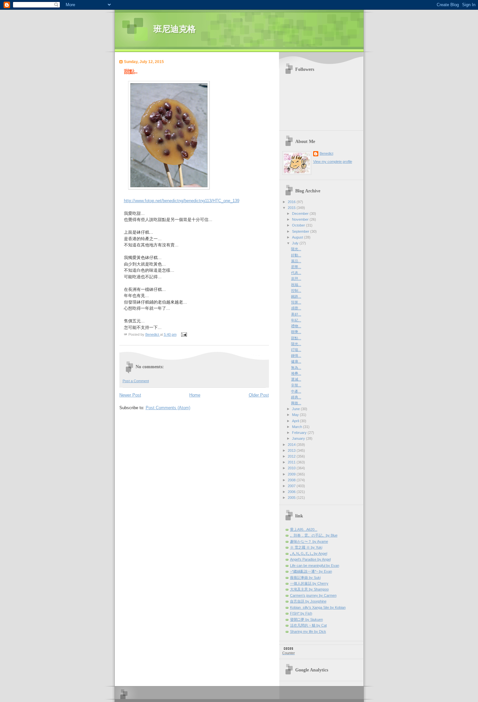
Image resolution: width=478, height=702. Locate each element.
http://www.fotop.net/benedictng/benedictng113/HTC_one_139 (181, 200)
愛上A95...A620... (303, 529)
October (299, 225)
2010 (292, 468)
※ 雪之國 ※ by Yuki (306, 547)
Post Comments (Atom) (168, 407)
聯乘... (296, 332)
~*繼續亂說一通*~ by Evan (311, 571)
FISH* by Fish (301, 613)
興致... (296, 403)
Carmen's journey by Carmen (313, 595)
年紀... (296, 320)
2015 (292, 208)
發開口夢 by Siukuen (306, 619)
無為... (296, 368)
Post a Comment (136, 381)
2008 (292, 480)
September (301, 231)
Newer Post (130, 395)
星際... (296, 267)
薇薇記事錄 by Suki (305, 577)
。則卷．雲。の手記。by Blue (314, 535)
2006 (292, 492)
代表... (296, 273)
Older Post (259, 395)
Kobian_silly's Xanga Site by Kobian (318, 607)
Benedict (326, 153)
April (296, 421)
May (296, 415)
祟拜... (296, 278)
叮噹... (296, 350)
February (300, 433)
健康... (296, 361)
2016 (292, 202)
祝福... (296, 285)
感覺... (296, 308)
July (295, 243)
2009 (292, 474)
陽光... (296, 249)
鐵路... (296, 296)
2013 (292, 450)
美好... (296, 314)
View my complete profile (332, 161)
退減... (296, 379)
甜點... (296, 338)
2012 (292, 456)
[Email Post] (184, 334)
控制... (296, 290)
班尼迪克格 (174, 29)
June (296, 409)
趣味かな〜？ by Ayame (309, 541)
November (301, 219)
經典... (296, 397)
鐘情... (296, 356)
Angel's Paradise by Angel (310, 559)
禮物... (296, 326)
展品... (296, 261)
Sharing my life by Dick (308, 631)
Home (194, 395)
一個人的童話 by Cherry (309, 583)
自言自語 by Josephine (308, 601)
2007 (292, 486)
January (299, 438)
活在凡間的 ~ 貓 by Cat (308, 625)
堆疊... (296, 373)
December (301, 213)
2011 (292, 462)
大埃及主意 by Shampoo (309, 589)
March (297, 427)
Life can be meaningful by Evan (314, 565)
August (298, 237)
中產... (296, 391)
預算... (296, 302)
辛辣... (296, 385)
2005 (292, 498)
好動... (296, 255)
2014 (292, 445)
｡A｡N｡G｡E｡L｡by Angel (308, 553)
